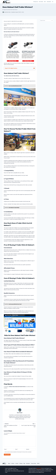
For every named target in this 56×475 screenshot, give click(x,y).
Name (5, 449)
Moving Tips (35, 1)
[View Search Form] (52, 1)
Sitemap (20, 463)
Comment (6, 434)
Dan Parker (19, 412)
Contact (16, 463)
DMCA (38, 463)
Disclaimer (28, 463)
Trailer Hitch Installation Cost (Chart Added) (10, 425)
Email (16, 449)
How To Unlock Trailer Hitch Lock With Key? (28, 425)
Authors (12, 463)
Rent (45, 1)
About (9, 463)
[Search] (52, 20)
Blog (24, 463)
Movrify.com (39, 468)
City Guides (41, 1)
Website (27, 449)
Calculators (49, 1)
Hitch (23, 12)
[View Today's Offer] (12, 61)
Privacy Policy (33, 463)
